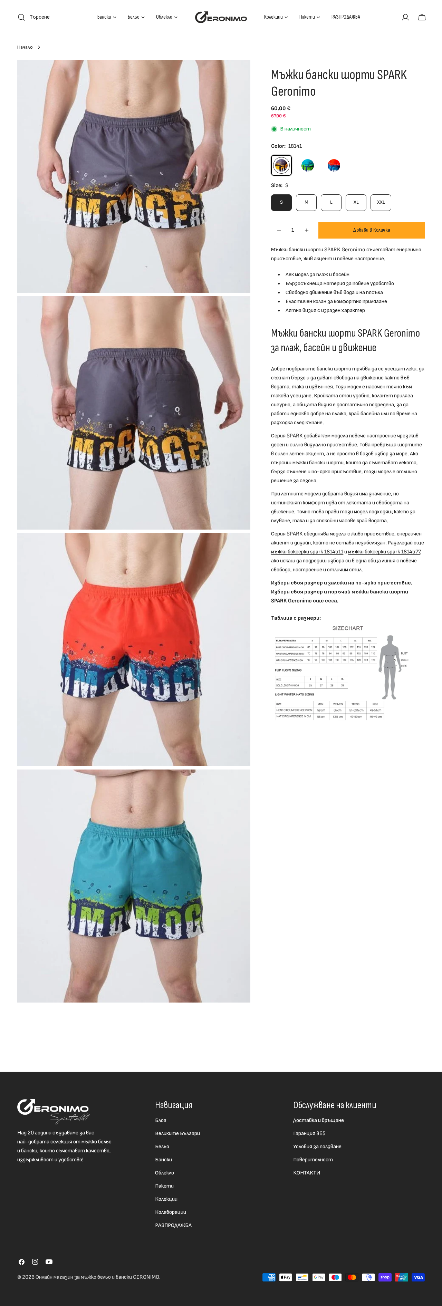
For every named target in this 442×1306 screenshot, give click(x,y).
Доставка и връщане (318, 1120)
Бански (163, 1160)
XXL (381, 202)
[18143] (334, 165)
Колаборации (170, 1212)
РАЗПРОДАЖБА (173, 1225)
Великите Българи (177, 1133)
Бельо (162, 1146)
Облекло (164, 1173)
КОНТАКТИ (306, 1173)
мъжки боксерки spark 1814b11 (307, 552)
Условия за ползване (317, 1146)
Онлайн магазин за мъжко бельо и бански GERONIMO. (98, 1277)
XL (356, 202)
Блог (160, 1120)
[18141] (281, 165)
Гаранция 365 (309, 1133)
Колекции (166, 1199)
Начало (25, 47)
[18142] (307, 165)
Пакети (164, 1186)
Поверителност (313, 1160)
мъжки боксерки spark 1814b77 (384, 552)
